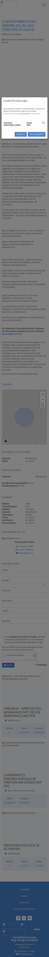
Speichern (20, 134)
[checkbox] (43, 122)
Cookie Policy (35, 114)
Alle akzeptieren (37, 134)
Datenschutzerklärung (12, 114)
